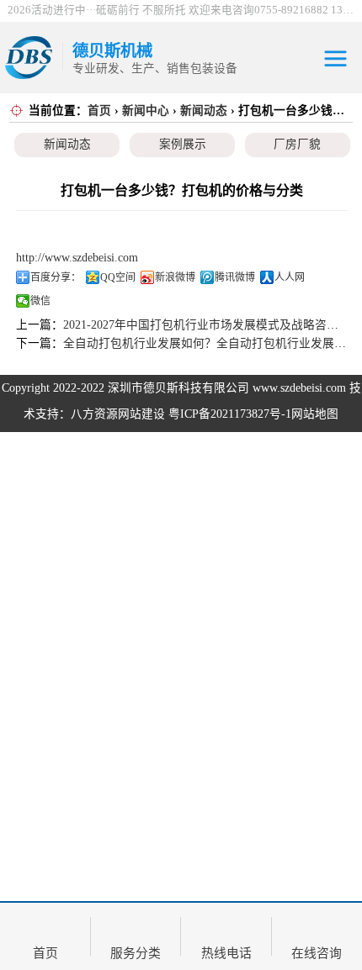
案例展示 (182, 144)
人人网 (289, 277)
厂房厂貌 (297, 144)
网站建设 (141, 414)
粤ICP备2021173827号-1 (229, 414)
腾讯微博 (235, 277)
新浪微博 (175, 277)
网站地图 (314, 414)
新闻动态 (203, 110)
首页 (99, 110)
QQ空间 (118, 277)
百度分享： (55, 277)
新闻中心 (145, 110)
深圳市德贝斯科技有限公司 (178, 388)
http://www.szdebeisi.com (77, 257)
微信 (40, 301)
